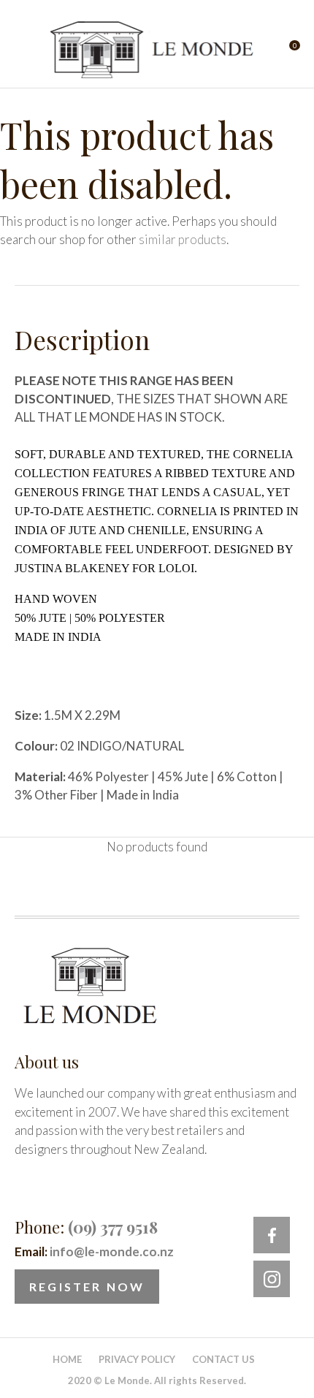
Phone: (86, 1227)
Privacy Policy (137, 1359)
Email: (94, 1251)
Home (67, 1359)
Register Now (87, 1286)
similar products (182, 239)
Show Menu (23, 50)
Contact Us (223, 1359)
